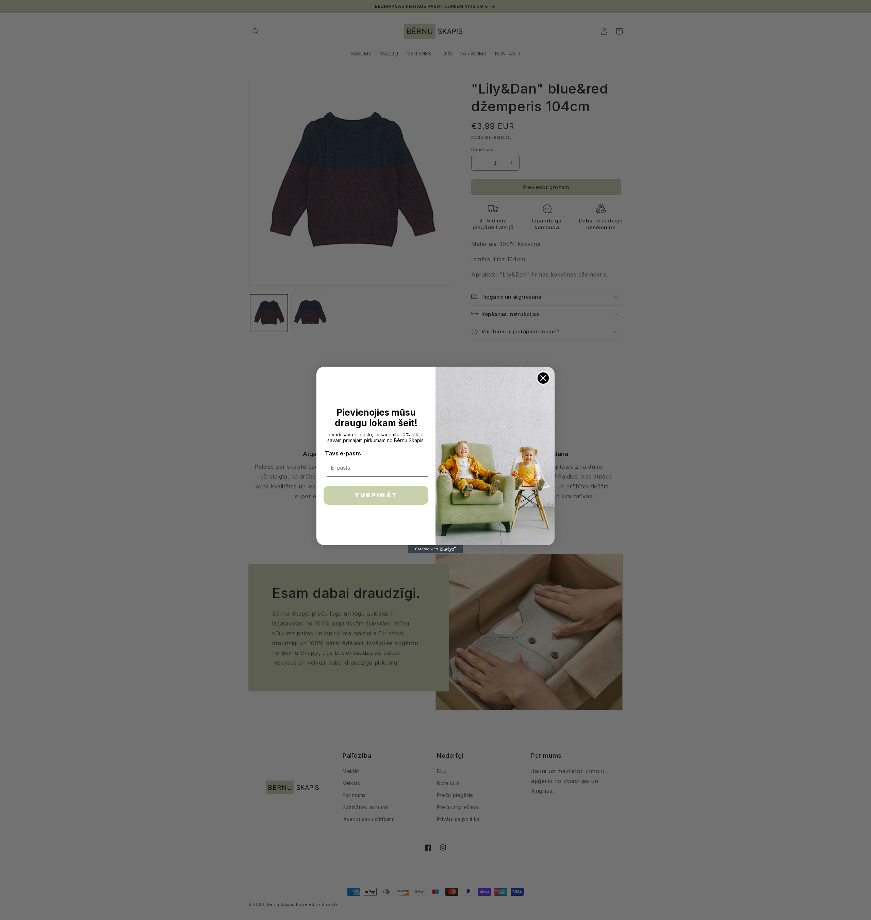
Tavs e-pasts (343, 453)
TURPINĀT (376, 495)
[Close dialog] (543, 378)
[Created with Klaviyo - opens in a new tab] (435, 549)
